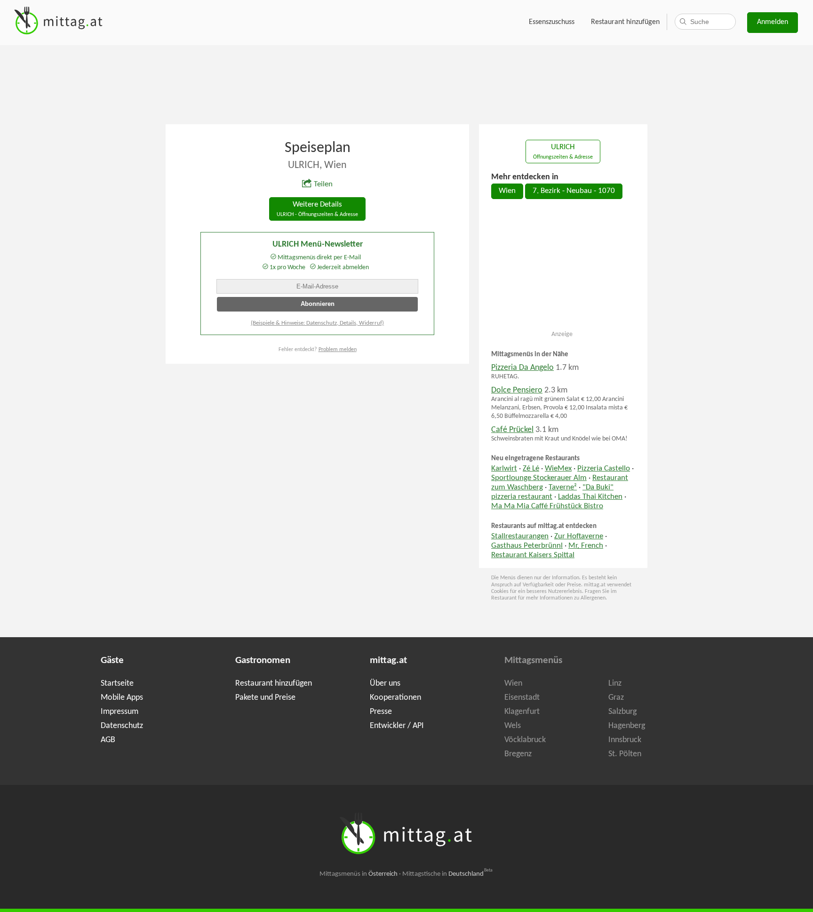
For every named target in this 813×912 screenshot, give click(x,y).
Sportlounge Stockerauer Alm (539, 478)
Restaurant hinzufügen (625, 22)
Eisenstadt (522, 698)
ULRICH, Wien (317, 165)
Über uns (385, 684)
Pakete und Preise (265, 698)
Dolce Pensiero (516, 390)
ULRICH (563, 152)
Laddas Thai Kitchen (590, 497)
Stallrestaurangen (520, 536)
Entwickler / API (397, 726)
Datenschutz (122, 726)
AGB (108, 740)
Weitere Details (317, 209)
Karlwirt (504, 468)
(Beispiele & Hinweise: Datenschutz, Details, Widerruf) (317, 323)
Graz (616, 698)
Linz (615, 684)
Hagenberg (626, 726)
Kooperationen (395, 698)
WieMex (558, 468)
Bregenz (518, 754)
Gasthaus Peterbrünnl (527, 546)
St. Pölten (624, 754)
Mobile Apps (122, 698)
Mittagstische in (447, 874)
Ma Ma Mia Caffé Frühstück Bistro (547, 506)
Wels (512, 726)
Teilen (323, 184)
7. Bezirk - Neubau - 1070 (574, 191)
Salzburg (622, 712)
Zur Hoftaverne (578, 536)
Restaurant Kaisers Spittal (532, 555)
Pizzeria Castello (603, 468)
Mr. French (585, 546)
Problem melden (338, 349)
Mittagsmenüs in (358, 874)
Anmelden (772, 22)
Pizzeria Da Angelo (522, 368)
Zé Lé (531, 468)
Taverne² (563, 487)
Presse (381, 712)
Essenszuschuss (551, 22)
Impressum (119, 712)
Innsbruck (624, 740)
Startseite (117, 684)
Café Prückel (512, 430)
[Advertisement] (406, 84)
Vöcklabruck (525, 740)
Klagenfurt (522, 712)
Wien (507, 191)
